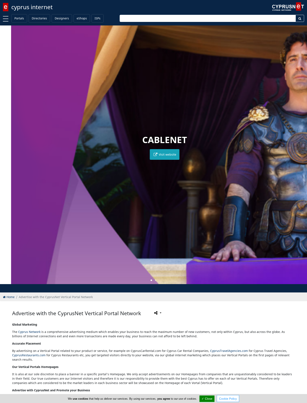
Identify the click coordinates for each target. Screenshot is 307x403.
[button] (151, 280)
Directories (39, 18)
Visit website (156, 154)
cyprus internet (32, 7)
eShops (82, 18)
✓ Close (207, 398)
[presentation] (7, 158)
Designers (62, 18)
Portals (19, 18)
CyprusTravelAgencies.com (229, 351)
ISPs (97, 18)
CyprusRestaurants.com (29, 355)
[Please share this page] (157, 312)
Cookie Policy (228, 398)
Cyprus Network (29, 332)
